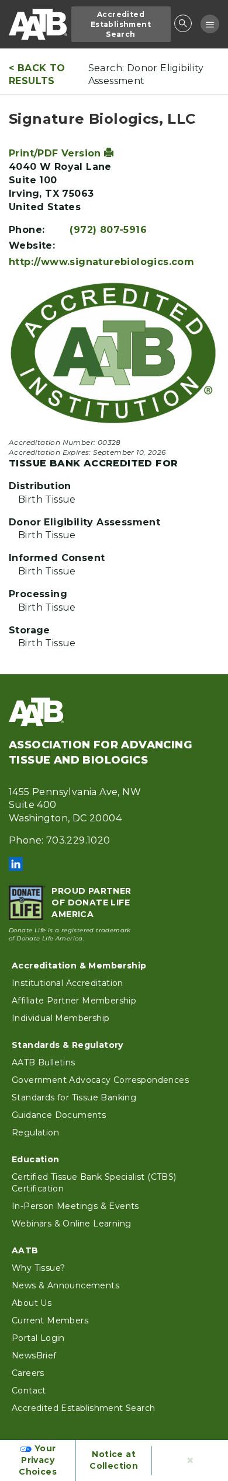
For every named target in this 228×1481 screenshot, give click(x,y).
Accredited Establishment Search (121, 24)
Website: (32, 245)
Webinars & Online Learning (71, 1223)
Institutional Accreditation (67, 983)
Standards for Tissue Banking (74, 1097)
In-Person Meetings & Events (75, 1206)
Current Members (50, 1320)
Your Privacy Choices (38, 1460)
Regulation (35, 1132)
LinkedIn (16, 864)
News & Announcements (65, 1285)
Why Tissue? (38, 1268)
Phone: (26, 229)
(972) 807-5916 (108, 229)
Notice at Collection (113, 1460)
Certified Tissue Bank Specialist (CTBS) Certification (94, 1183)
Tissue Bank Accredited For (93, 463)
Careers (28, 1373)
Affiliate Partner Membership (74, 1000)
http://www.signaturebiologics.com (101, 261)
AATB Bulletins (43, 1062)
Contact (29, 1390)
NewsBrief (34, 1355)
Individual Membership (60, 1018)
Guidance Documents (59, 1115)
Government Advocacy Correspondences (100, 1080)
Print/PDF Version (56, 153)
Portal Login (38, 1338)
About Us (31, 1303)
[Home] (38, 24)
